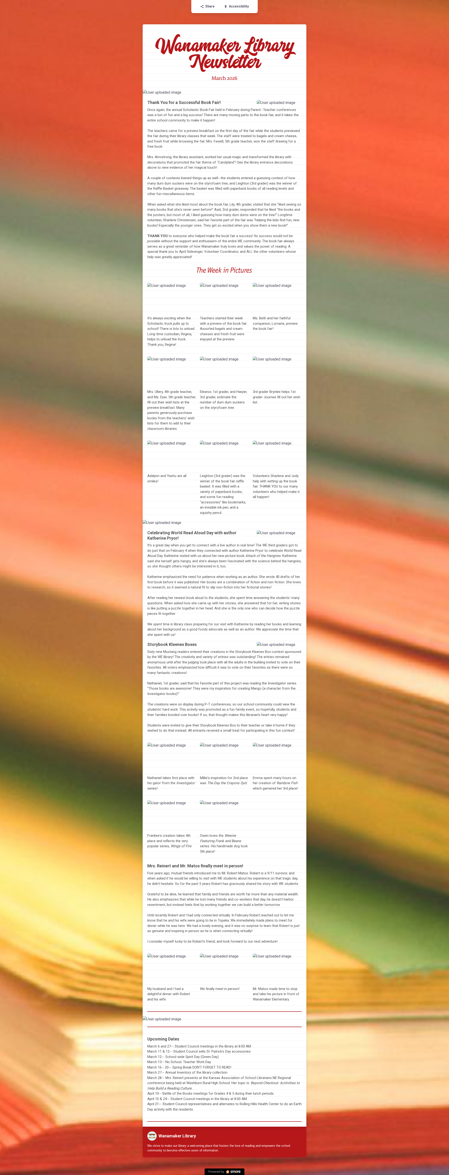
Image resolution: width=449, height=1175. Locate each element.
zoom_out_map (302, 94)
